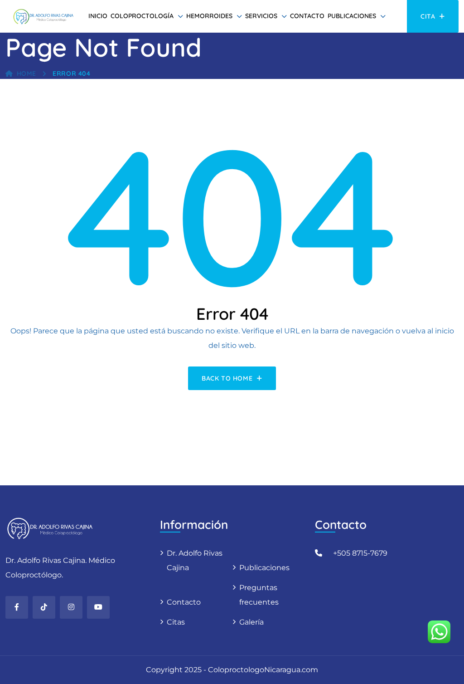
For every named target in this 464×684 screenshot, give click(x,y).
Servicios (261, 16)
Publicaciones (352, 16)
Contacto (307, 16)
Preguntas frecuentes (259, 594)
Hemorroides (209, 16)
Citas (176, 622)
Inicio (97, 16)
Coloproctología (142, 16)
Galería (251, 622)
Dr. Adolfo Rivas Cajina (194, 560)
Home (26, 73)
